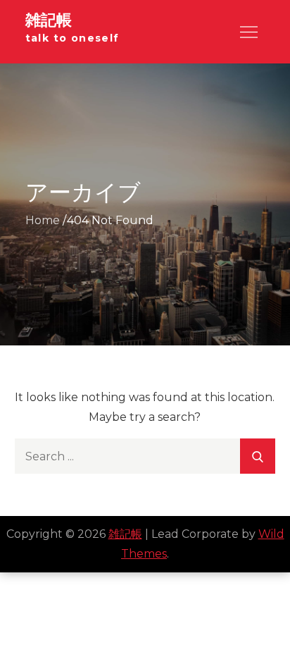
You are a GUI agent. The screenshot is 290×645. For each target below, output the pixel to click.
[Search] (257, 456)
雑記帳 (48, 20)
